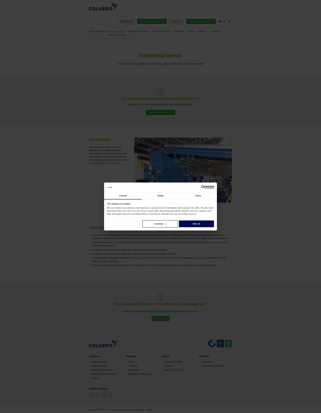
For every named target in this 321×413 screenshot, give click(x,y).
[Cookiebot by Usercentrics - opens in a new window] (203, 187)
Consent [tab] (123, 196)
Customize (158, 224)
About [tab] (198, 196)
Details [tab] (160, 196)
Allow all (196, 224)
